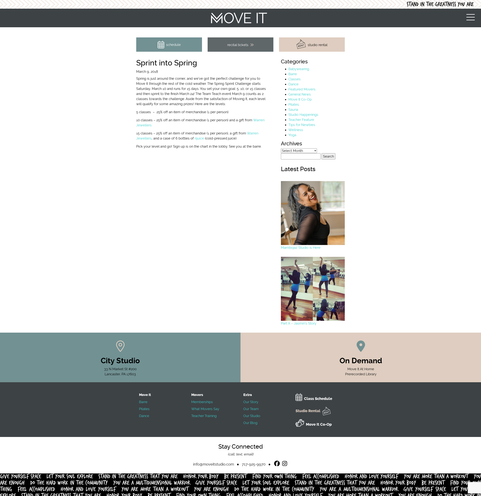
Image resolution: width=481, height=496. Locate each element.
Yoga (292, 135)
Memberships (202, 402)
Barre (292, 74)
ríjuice (199, 138)
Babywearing (298, 69)
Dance (293, 84)
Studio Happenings (303, 115)
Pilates (293, 104)
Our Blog (250, 423)
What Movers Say (205, 409)
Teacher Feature (301, 120)
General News (299, 94)
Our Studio (251, 416)
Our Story (250, 402)
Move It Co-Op (300, 99)
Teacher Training (204, 416)
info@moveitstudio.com (213, 464)
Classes (294, 79)
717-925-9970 (253, 464)
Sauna (293, 109)
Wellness (295, 130)
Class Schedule (318, 399)
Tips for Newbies (301, 125)
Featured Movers (301, 89)
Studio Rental (308, 411)
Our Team (251, 409)
